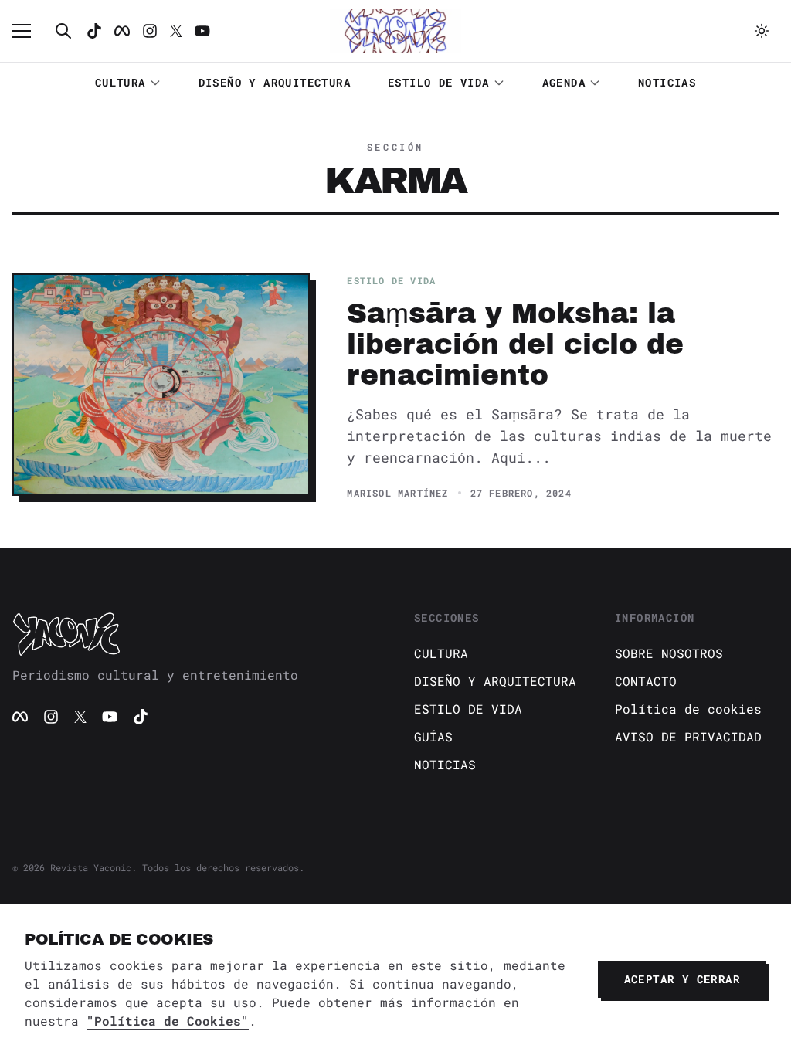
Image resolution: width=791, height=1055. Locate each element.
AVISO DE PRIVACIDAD (688, 736)
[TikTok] (94, 31)
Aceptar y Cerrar (682, 979)
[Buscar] (63, 31)
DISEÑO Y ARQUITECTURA (275, 82)
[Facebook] (122, 31)
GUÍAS (433, 736)
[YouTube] (109, 716)
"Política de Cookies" (168, 1021)
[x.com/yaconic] (176, 31)
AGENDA (564, 82)
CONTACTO (646, 681)
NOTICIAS (667, 82)
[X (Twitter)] (80, 717)
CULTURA (120, 82)
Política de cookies (688, 709)
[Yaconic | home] (194, 633)
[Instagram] (150, 31)
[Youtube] (202, 31)
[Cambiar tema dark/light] (762, 31)
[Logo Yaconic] (395, 31)
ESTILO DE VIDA (439, 82)
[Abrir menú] (29, 31)
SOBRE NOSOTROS (669, 653)
